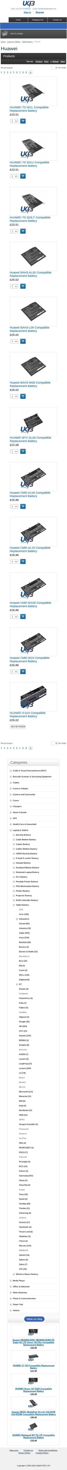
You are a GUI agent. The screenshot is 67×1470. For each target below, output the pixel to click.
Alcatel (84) (24, 924)
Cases (16, 800)
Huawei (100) (25, 1036)
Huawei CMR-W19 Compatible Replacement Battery (30, 659)
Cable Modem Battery (26, 840)
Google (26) (24, 1022)
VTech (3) (23, 1241)
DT (20, 984)
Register (40, 12)
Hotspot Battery (23, 863)
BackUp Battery (23, 835)
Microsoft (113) (26, 1092)
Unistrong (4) (25, 1213)
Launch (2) (24, 1059)
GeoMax (23, 1012)
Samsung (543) (26, 1176)
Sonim (22, 1190)
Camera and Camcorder (24, 794)
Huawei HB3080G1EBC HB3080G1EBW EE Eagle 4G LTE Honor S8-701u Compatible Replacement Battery (33, 1342)
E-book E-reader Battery (27, 858)
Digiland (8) (24, 980)
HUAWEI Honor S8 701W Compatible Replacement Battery (33, 1390)
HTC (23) (23, 1031)
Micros (22, 1087)
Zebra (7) (23, 1264)
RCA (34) (23, 1166)
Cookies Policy (42, 1453)
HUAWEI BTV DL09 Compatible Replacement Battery (30, 439)
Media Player (19, 1281)
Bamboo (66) (25, 942)
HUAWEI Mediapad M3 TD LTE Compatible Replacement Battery (33, 1436)
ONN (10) (23, 1115)
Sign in (27, 12)
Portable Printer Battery (27, 882)
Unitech (22, 1218)
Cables (16, 783)
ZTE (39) (23, 1269)
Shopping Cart (37, 20)
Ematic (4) (23, 989)
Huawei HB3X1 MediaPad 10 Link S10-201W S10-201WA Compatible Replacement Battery (33, 1413)
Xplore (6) (23, 1260)
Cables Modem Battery (26, 849)
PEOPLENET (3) (26, 1148)
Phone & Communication (24, 1298)
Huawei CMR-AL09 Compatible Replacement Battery (30, 494)
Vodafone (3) (25, 1236)
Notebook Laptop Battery (27, 872)
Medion (22, 1082)
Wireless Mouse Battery (27, 1274)
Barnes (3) (24, 947)
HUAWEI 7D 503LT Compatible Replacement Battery (30, 219)
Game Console (20, 812)
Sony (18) (23, 1194)
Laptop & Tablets (13, 42)
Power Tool (18, 1304)
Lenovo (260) (25, 1068)
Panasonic (24, 1129)
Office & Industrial (21, 1287)
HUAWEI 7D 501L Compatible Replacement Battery (29, 109)
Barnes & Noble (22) (28, 952)
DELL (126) (24, 975)
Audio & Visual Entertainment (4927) (29, 771)
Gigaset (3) (24, 1017)
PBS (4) (22, 1143)
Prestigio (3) (24, 1162)
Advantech (24, 919)
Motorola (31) (25, 1096)
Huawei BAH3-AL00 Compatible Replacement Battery (30, 274)
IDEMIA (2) (24, 1040)
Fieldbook (23, 994)
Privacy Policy (24, 1453)
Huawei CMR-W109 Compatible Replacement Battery (30, 604)
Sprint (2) (23, 1199)
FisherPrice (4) (26, 998)
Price (46, 61)
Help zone (14, 1450)
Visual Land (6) (26, 1232)
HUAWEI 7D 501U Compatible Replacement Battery (29, 164)
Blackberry (24, 956)
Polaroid (23, 1157)
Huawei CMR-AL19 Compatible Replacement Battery (30, 549)
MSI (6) (22, 1101)
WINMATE (23, 1250)
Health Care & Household (24, 824)
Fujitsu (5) (23, 1008)
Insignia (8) (24, 1045)
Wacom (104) (25, 1246)
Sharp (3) (23, 1180)
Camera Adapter (20, 788)
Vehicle (16, 1310)
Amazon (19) (25, 928)
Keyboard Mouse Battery (27, 868)
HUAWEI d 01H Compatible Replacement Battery (28, 714)
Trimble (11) (24, 1208)
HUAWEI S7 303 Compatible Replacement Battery (33, 1366)
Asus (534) (24, 938)
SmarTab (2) (24, 1185)
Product (39, 61)
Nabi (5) (22, 1106)
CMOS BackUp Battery (26, 854)
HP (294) (23, 1026)
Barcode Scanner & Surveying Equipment (32, 777)
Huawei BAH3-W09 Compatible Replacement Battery (30, 384)
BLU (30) (23, 961)
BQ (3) (22, 966)
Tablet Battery (27, 42)
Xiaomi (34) (24, 1255)
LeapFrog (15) (25, 1064)
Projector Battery (24, 896)
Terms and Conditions (47, 1450)
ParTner (23, 1138)
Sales (62, 61)
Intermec (23, 1050)
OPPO (22, 1120)
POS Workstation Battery (27, 886)
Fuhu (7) (23, 1003)
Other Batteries (20, 1292)
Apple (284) (24, 933)
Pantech (23, 1134)
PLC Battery (21, 877)
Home (3, 42)
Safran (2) (23, 1171)
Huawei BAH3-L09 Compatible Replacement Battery (29, 329)
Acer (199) (24, 914)
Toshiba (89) (24, 1204)
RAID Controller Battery (27, 900)
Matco (22, 1078)
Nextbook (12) (25, 1110)
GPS (15, 818)
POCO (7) (23, 1152)
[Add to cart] (23, 121)
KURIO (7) (23, 1054)
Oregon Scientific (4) (28, 1124)
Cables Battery (23, 844)
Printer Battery (23, 891)
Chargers (17, 806)
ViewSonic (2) (25, 1227)
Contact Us (57, 20)
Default (56, 61)
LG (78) (22, 1073)
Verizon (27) (24, 1222)
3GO (21, 910)
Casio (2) (23, 970)
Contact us (28, 1450)
